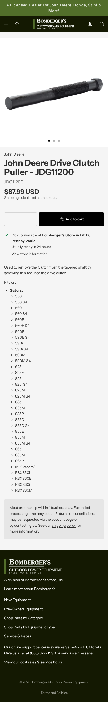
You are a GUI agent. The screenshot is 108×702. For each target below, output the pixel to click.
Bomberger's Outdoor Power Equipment (60, 682)
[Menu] (6, 24)
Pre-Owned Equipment (23, 608)
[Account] (90, 24)
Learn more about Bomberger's (29, 588)
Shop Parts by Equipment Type (29, 626)
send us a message (76, 653)
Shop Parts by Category (23, 618)
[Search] (17, 24)
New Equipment (17, 599)
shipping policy (64, 525)
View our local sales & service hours (33, 662)
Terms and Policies (54, 693)
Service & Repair (17, 636)
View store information (30, 254)
